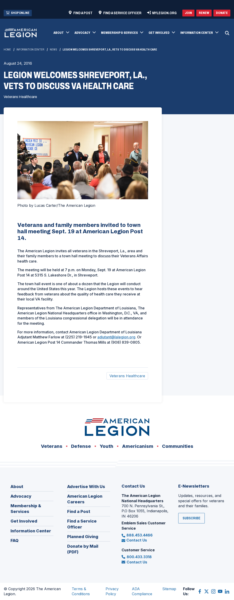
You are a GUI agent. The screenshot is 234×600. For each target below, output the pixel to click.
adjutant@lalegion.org (116, 337)
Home (7, 49)
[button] (61, 33)
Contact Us (136, 540)
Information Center (30, 49)
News (53, 49)
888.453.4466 (139, 535)
